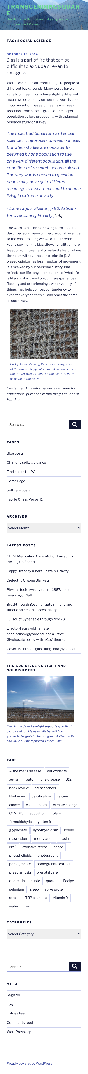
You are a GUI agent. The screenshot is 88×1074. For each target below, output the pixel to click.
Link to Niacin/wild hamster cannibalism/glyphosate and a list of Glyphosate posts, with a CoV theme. (36, 634)
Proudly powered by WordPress (29, 1063)
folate (56, 813)
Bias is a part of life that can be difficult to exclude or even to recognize (38, 66)
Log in (11, 1004)
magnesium (18, 839)
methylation (43, 839)
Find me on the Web (23, 472)
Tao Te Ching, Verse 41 (25, 499)
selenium (16, 889)
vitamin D (60, 898)
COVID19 (16, 813)
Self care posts (19, 490)
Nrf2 (12, 847)
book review (19, 788)
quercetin (17, 881)
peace (58, 847)
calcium (63, 796)
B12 (69, 779)
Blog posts (15, 453)
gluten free (47, 822)
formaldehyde (20, 822)
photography (48, 856)
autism (14, 779)
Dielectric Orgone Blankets (28, 580)
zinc (27, 906)
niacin (64, 839)
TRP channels (36, 898)
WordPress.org (19, 1032)
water (14, 906)
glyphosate (18, 830)
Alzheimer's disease (25, 771)
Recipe (68, 881)
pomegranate (20, 864)
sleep (34, 889)
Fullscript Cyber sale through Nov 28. (36, 619)
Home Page (16, 481)
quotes (51, 881)
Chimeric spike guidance (26, 462)
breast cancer (45, 788)
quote (35, 881)
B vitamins (17, 796)
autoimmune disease (43, 779)
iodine (69, 830)
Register (13, 995)
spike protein (55, 889)
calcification (41, 796)
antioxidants (57, 771)
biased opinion (18, 261)
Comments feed (20, 1023)
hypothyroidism (45, 830)
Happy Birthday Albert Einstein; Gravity (38, 571)
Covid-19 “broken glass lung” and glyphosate (42, 649)
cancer (14, 805)
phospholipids (20, 856)
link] (58, 215)
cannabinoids (36, 805)
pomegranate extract (54, 864)
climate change (65, 805)
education (38, 813)
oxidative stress (35, 847)
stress (14, 898)
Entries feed (16, 1013)
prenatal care (47, 872)
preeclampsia (20, 872)
